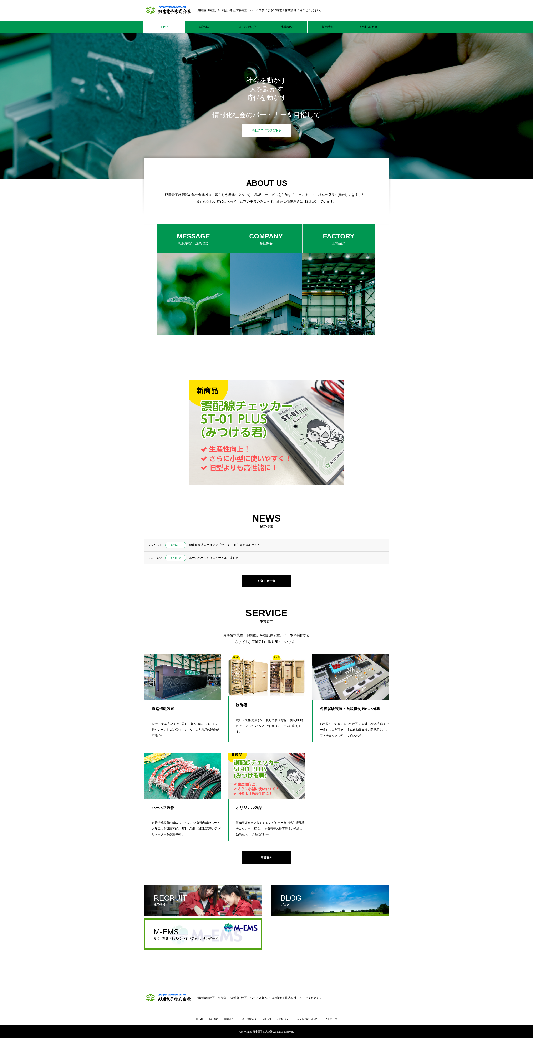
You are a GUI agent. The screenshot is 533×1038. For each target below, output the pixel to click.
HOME (164, 27)
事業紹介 (287, 27)
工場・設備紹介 (246, 27)
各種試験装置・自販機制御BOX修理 (350, 709)
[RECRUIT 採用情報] (203, 914)
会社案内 (205, 27)
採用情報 (328, 27)
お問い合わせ (368, 27)
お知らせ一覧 (266, 580)
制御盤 (241, 705)
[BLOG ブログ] (330, 914)
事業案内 (266, 857)
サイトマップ (329, 1019)
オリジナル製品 (249, 808)
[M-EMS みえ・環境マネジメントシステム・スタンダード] (203, 948)
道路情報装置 (163, 709)
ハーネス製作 (163, 808)
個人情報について (307, 1019)
